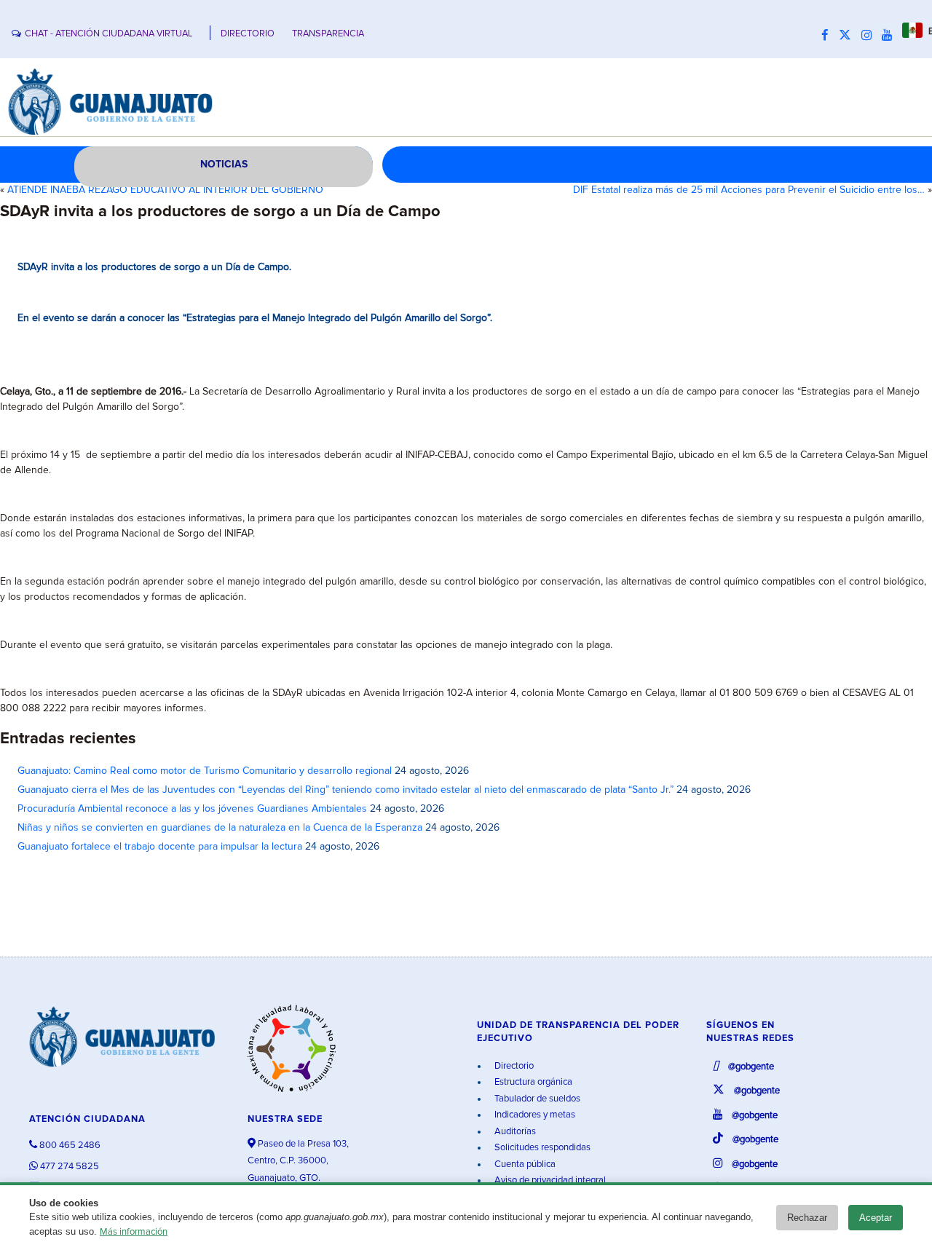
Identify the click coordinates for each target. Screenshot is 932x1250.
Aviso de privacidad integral (549, 1180)
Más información (133, 1232)
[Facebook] (828, 35)
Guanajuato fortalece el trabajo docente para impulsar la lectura (159, 847)
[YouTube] (890, 35)
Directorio (513, 1066)
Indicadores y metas (533, 1115)
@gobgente (750, 1067)
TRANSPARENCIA (328, 34)
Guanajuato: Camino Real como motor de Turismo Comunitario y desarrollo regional (204, 771)
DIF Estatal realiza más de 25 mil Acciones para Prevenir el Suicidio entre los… (749, 190)
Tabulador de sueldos (536, 1099)
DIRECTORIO (248, 34)
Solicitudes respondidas (541, 1147)
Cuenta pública (524, 1164)
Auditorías (514, 1131)
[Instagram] (870, 35)
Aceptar (875, 1217)
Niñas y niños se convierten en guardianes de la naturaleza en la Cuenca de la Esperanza (219, 828)
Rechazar (807, 1217)
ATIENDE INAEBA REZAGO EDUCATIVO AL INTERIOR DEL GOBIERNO (165, 190)
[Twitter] (848, 35)
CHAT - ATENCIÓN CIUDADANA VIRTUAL (108, 34)
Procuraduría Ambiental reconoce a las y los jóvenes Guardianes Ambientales (192, 809)
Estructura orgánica (532, 1082)
